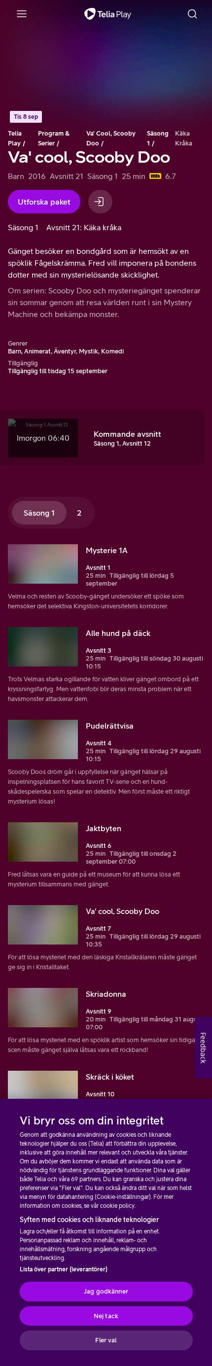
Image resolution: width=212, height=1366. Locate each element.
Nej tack (106, 1316)
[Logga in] (100, 201)
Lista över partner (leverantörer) (63, 1269)
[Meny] (22, 14)
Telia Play (15, 138)
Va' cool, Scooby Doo (111, 138)
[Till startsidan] (107, 14)
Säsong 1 (158, 138)
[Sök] (192, 14)
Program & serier (54, 138)
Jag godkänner (106, 1291)
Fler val (105, 1340)
